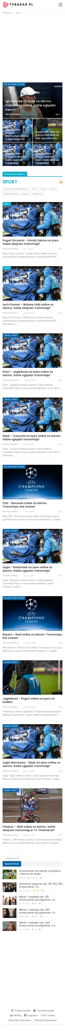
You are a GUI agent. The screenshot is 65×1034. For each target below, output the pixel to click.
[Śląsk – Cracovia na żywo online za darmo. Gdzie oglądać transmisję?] (32, 415)
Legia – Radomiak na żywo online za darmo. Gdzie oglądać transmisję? (27, 569)
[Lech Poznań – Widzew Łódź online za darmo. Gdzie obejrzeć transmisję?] (32, 283)
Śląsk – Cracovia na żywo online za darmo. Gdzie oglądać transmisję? (32, 437)
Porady (25, 194)
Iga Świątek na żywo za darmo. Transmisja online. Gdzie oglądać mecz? (30, 105)
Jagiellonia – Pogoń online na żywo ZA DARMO (29, 700)
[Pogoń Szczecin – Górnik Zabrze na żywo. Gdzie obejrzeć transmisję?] (32, 219)
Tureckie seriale (45, 1010)
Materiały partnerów (19, 1020)
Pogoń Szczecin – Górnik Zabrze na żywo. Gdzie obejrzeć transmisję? (31, 242)
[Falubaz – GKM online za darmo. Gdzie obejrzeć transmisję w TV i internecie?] (32, 805)
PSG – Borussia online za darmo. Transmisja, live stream (25, 504)
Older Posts (12, 858)
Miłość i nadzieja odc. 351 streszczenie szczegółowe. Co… (38, 898)
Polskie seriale (11, 194)
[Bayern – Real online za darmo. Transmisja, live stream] (32, 613)
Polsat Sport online (14, 84)
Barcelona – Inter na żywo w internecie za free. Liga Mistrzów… (47, 135)
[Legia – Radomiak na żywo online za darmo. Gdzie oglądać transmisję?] (32, 546)
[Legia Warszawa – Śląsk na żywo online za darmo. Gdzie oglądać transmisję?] (32, 741)
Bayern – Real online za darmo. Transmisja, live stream (32, 636)
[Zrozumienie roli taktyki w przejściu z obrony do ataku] (9, 874)
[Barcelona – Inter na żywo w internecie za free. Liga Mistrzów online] (47, 130)
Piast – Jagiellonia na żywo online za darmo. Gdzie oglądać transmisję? (28, 373)
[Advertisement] (32, 48)
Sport (7, 204)
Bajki (34, 189)
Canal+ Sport (11, 335)
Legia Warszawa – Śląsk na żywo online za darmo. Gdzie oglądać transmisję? (31, 764)
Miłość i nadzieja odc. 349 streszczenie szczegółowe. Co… (38, 924)
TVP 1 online (47, 1015)
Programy (38, 194)
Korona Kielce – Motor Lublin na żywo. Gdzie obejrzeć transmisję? (47, 158)
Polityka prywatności (45, 1020)
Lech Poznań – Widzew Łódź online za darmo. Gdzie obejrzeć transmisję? (28, 306)
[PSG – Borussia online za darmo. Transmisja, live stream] (32, 482)
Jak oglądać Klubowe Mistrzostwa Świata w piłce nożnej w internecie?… (16, 136)
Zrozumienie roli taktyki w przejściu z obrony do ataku (40, 872)
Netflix (53, 189)
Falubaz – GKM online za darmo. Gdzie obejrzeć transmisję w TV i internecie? (29, 828)
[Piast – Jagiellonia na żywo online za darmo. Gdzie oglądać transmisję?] (32, 350)
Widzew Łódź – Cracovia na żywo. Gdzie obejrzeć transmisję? (16, 158)
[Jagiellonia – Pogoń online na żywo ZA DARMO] (32, 677)
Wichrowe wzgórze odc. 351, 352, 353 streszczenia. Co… (40, 885)
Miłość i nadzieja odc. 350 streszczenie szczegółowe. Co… (38, 911)
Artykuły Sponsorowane (16, 189)
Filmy (43, 189)
